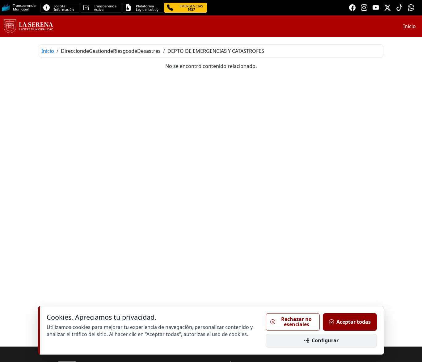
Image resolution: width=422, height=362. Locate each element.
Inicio (409, 26)
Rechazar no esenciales (296, 322)
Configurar (325, 340)
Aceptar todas (353, 321)
